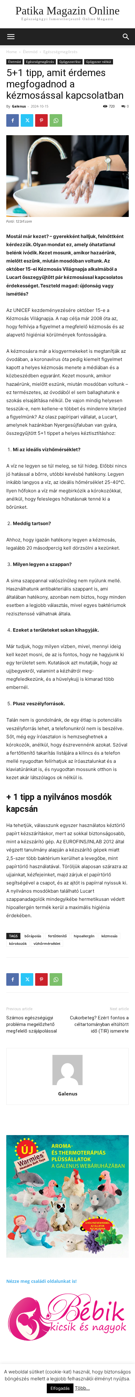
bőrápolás (32, 936)
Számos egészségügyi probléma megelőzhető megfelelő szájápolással (31, 1024)
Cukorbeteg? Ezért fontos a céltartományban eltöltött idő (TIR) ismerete (99, 1024)
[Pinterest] (41, 120)
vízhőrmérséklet (47, 943)
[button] (126, 36)
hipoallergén (84, 936)
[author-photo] (67, 1085)
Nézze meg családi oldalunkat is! (41, 1281)
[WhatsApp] (56, 120)
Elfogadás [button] (60, 1388)
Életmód (30, 51)
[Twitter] (27, 120)
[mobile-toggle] (11, 36)
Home (11, 51)
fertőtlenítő (57, 936)
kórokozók (18, 943)
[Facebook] (12, 120)
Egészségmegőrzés (60, 51)
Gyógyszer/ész (70, 61)
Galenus (19, 106)
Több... (82, 1388)
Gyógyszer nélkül (98, 61)
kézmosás (109, 936)
